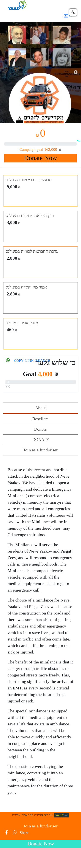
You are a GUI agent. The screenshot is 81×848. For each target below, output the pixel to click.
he (70, 15)
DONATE (40, 439)
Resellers (40, 418)
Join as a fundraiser (41, 450)
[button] (73, 12)
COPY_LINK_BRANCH (32, 360)
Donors (40, 429)
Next (75, 72)
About (40, 407)
